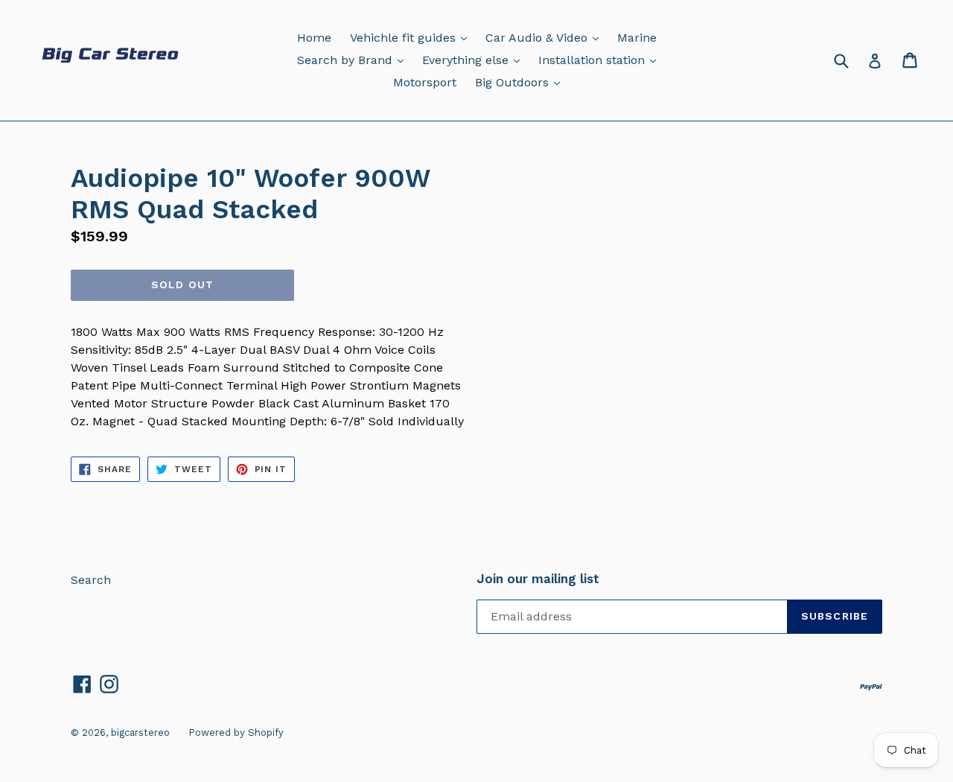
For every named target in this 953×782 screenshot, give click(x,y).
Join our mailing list (537, 578)
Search (91, 580)
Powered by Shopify (236, 732)
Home (314, 38)
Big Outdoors (521, 81)
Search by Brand (354, 59)
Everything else (474, 59)
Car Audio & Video (545, 37)
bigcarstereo (140, 732)
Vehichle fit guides (412, 37)
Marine (637, 38)
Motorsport (424, 82)
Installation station (600, 59)
